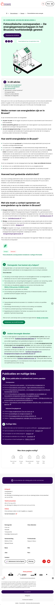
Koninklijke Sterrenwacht (11, 534)
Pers (29, 552)
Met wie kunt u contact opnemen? (14, 90)
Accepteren (27, 591)
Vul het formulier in (10, 514)
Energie (22, 13)
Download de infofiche (12, 35)
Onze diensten (32, 525)
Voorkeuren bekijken (27, 599)
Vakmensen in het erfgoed (16, 561)
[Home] (7, 13)
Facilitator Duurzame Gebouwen (24, 338)
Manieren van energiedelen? (13, 85)
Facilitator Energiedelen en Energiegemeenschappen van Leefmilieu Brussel (23, 352)
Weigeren (27, 595)
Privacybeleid (22, 603)
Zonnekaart (30, 436)
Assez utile (37, 462)
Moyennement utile (29, 462)
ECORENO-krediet (23, 287)
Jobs (6, 552)
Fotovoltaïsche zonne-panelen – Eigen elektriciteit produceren (26, 387)
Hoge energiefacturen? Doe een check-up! (20, 411)
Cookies (16, 603)
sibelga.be (19, 225)
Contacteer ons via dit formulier (14, 322)
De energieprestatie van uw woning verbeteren (21, 416)
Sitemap (30, 561)
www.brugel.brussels (43, 428)
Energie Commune (17, 347)
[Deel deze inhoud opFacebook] (6, 41)
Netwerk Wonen (9, 543)
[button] (53, 578)
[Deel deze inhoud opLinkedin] (11, 41)
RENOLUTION (29, 439)
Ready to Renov (32, 541)
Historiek (7, 529)
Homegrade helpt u (10, 92)
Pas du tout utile (13, 462)
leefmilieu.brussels (45, 216)
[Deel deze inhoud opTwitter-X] (9, 41)
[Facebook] (44, 561)
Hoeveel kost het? (10, 88)
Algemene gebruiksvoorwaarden (33, 603)
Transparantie (8, 532)
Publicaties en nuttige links (12, 95)
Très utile (43, 462)
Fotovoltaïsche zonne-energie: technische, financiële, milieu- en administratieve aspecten (28, 403)
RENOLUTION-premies (11, 287)
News (6, 548)
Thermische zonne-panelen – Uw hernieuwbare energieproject (26, 385)
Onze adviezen (14, 13)
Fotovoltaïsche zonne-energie (35, 13)
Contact (7, 557)
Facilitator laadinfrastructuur (25, 358)
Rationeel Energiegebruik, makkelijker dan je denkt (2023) (25, 418)
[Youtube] (48, 561)
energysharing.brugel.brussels (12, 233)
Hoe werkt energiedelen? (12, 86)
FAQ (29, 548)
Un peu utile (21, 462)
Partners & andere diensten (12, 94)
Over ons (7, 527)
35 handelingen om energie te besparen (20, 413)
